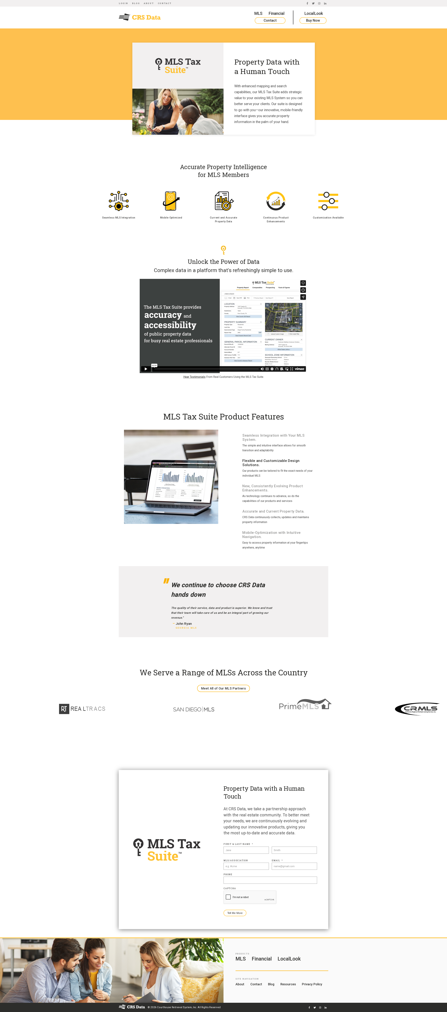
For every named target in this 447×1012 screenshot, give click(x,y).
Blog (136, 3)
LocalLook (313, 13)
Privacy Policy (312, 984)
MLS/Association (236, 860)
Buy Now (313, 20)
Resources (288, 984)
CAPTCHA (230, 888)
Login (123, 3)
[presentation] (250, 897)
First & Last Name (238, 844)
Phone (228, 874)
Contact (165, 3)
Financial (276, 13)
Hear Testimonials (194, 377)
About (149, 3)
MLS (258, 13)
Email (277, 860)
